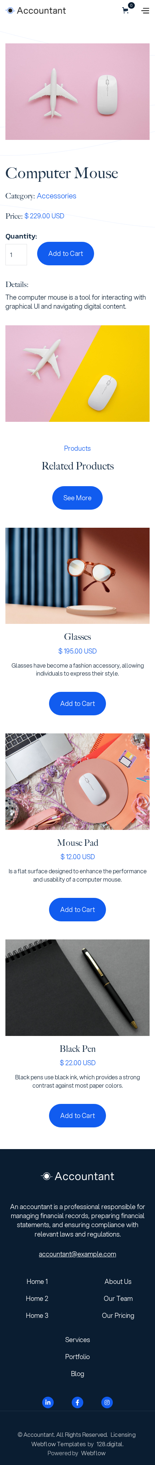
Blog (77, 1373)
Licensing (123, 1434)
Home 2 (37, 1298)
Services (77, 1339)
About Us (118, 1281)
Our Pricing (118, 1315)
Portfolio (77, 1356)
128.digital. (110, 1444)
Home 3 (37, 1315)
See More (77, 497)
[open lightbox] (77, 91)
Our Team (118, 1298)
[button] (103, 10)
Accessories (56, 195)
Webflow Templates (58, 1444)
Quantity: (21, 236)
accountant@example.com (77, 1254)
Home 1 (37, 1281)
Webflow (93, 1453)
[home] (35, 10)
